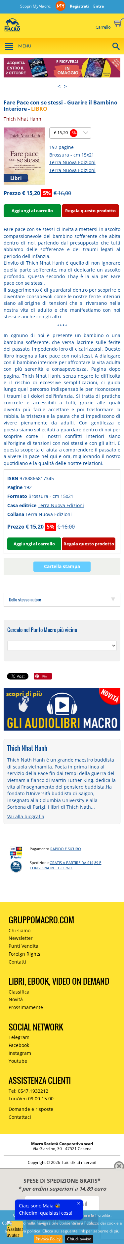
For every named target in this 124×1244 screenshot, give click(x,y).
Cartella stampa (62, 566)
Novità (16, 999)
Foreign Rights (24, 954)
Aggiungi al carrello (32, 211)
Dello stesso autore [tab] (25, 599)
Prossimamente (26, 1007)
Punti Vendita (23, 946)
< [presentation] (59, 86)
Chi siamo (19, 930)
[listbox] (70, 133)
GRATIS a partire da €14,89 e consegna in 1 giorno (65, 865)
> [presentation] (65, 86)
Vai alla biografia (25, 816)
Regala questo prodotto (90, 211)
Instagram (20, 1053)
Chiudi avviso (79, 1239)
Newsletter (21, 938)
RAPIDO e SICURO (65, 848)
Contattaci (20, 1117)
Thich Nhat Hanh (22, 119)
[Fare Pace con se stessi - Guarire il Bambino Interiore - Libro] (24, 155)
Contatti (17, 962)
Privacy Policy (48, 1239)
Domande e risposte (31, 1109)
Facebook (19, 1045)
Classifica (19, 992)
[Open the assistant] (15, 1229)
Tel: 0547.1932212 (28, 1091)
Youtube (18, 1061)
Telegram (19, 1037)
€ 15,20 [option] (65, 133)
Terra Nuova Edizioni (72, 162)
